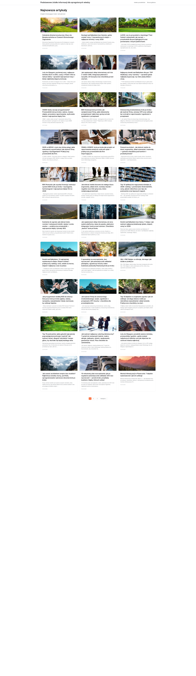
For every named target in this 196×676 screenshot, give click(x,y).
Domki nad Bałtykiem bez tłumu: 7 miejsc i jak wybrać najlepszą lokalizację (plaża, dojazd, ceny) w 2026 (137, 224)
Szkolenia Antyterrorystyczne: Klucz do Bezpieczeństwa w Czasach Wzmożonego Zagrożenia (58, 37)
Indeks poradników (139, 2)
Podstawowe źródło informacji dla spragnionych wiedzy (65, 2)
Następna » (103, 398)
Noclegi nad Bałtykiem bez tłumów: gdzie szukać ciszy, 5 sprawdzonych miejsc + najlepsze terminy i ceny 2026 (96, 37)
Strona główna (151, 2)
